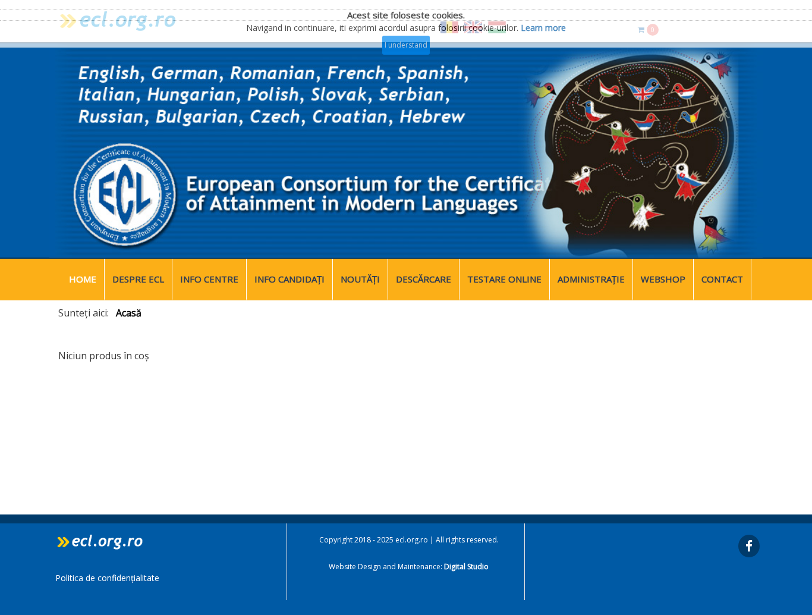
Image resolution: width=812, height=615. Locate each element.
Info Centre (209, 279)
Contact (722, 279)
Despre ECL (138, 279)
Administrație (591, 279)
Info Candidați (289, 279)
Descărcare (423, 279)
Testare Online (504, 279)
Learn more (543, 27)
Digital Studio (466, 566)
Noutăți (360, 279)
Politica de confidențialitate (107, 577)
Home (82, 279)
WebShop (663, 279)
